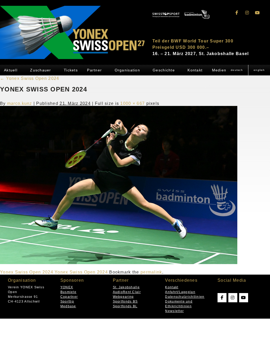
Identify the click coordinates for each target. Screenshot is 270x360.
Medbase (68, 306)
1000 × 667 (132, 103)
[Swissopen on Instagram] (247, 12)
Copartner (69, 297)
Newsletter (174, 311)
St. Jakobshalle (126, 287)
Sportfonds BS (125, 301)
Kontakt (194, 70)
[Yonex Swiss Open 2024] (118, 262)
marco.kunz (19, 103)
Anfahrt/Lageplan (180, 292)
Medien (219, 70)
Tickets (71, 70)
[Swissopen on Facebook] (237, 12)
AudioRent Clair (127, 292)
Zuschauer (40, 70)
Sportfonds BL (125, 306)
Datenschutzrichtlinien (184, 297)
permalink (151, 272)
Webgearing (123, 297)
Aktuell (10, 70)
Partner (94, 70)
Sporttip (67, 301)
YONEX (66, 287)
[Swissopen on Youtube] (257, 12)
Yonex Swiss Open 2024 (29, 78)
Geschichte (164, 70)
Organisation (127, 70)
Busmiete (68, 292)
